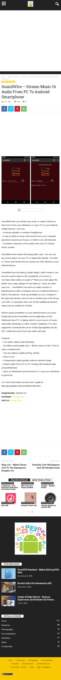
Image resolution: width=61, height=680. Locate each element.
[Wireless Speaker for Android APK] (50, 498)
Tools (3, 621)
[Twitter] (11, 109)
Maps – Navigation (44, 667)
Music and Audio (13, 77)
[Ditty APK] (10, 498)
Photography (7, 629)
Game (4, 642)
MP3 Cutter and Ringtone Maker (27, 486)
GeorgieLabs (18, 396)
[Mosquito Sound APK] (30, 498)
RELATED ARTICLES (19, 480)
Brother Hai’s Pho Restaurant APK (35, 583)
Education (5, 638)
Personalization (8, 633)
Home (3, 77)
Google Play (15, 400)
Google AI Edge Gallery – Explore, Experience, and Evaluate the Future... (36, 598)
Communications (43, 664)
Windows (5, 625)
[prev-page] (28, 511)
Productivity (6, 646)
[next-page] (32, 511)
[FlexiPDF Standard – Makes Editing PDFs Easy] (8, 573)
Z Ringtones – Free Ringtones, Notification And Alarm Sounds (9, 487)
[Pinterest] (17, 109)
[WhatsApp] (24, 109)
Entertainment (27, 664)
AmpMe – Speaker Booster (48, 486)
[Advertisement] (30, 40)
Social (32, 667)
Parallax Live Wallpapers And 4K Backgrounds (46, 466)
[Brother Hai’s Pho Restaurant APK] (8, 587)
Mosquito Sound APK (29, 505)
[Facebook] (4, 109)
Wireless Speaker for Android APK (48, 506)
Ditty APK (4, 505)
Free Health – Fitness (18, 667)
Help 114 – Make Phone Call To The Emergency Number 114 (14, 467)
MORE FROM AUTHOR (41, 480)
